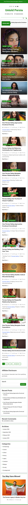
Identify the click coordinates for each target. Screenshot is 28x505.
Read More (4, 133)
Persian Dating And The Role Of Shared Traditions (13, 1)
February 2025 (6, 435)
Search (4, 381)
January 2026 (6, 429)
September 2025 (7, 432)
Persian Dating (6, 129)
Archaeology (6, 446)
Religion (5, 464)
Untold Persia (14, 10)
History (9, 61)
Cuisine (4, 101)
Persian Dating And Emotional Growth (14, 350)
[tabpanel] (14, 490)
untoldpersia (6, 127)
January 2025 (6, 438)
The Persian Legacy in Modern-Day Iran (14, 497)
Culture (5, 46)
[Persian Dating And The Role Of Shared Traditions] (14, 41)
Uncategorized (10, 74)
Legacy (4, 458)
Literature (10, 46)
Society (9, 88)
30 (16, 363)
